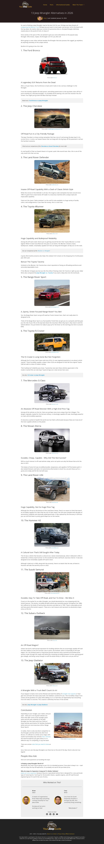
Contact (55, 834)
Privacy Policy (61, 834)
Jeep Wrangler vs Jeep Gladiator (38, 705)
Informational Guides (63, 5)
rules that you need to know (40, 744)
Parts (51, 5)
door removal (46, 736)
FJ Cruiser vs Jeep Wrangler (36, 375)
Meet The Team (78, 5)
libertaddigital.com (55, 307)
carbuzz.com (55, 233)
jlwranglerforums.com (71, 739)
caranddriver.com (55, 352)
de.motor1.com (55, 404)
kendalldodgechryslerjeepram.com (54, 129)
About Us (49, 834)
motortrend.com (54, 453)
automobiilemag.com (54, 593)
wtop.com (55, 640)
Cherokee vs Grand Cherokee (50, 146)
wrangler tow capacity (69, 694)
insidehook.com (54, 184)
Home (45, 5)
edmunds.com (55, 502)
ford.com (55, 77)
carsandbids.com (55, 547)
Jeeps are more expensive (28, 773)
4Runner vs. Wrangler (44, 251)
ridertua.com (55, 685)
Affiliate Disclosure (69, 834)
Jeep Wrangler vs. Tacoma (45, 273)
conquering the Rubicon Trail (30, 27)
